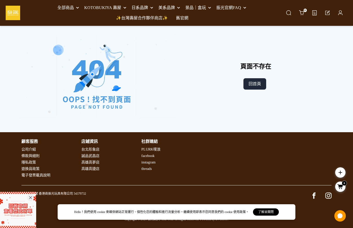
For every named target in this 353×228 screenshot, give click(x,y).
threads (146, 169)
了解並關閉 (266, 212)
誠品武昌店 (90, 156)
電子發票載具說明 (35, 175)
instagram (148, 162)
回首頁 (255, 84)
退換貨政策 (30, 169)
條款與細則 (30, 156)
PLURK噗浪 (150, 149)
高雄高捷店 (90, 169)
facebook (148, 156)
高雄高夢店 (90, 162)
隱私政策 (28, 162)
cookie (101, 212)
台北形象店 (90, 149)
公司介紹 (28, 149)
